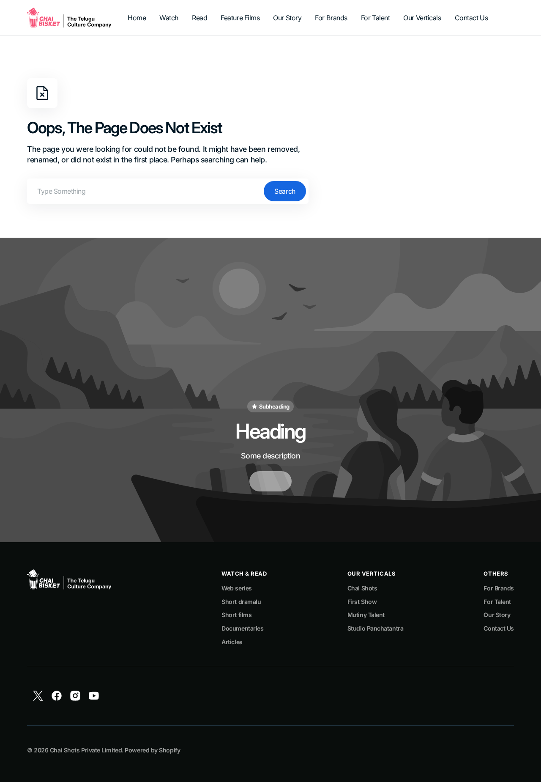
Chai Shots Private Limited (86, 750)
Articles (231, 641)
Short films (236, 614)
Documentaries (242, 628)
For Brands (499, 588)
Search (284, 191)
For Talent (497, 601)
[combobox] (168, 191)
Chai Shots (362, 588)
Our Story (497, 614)
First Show (362, 601)
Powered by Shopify (152, 750)
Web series (236, 588)
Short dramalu (241, 601)
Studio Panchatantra (375, 628)
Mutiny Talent (366, 614)
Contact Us (499, 628)
